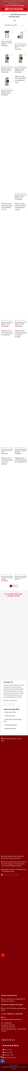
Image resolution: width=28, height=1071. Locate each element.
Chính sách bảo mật (10, 712)
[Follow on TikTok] (7, 704)
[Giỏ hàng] (25, 9)
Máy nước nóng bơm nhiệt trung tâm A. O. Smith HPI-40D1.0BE (7, 578)
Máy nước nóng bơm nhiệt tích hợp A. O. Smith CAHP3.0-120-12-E (7, 323)
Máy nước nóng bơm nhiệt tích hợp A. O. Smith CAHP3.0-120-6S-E (21, 323)
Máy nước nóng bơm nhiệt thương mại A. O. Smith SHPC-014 (21, 578)
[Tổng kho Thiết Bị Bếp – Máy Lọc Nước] (14, 8)
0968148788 (18, 1014)
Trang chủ (5, 14)
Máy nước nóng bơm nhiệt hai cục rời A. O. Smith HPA (21, 46)
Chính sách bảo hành (10, 728)
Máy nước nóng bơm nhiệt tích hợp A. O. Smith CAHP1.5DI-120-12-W (7, 69)
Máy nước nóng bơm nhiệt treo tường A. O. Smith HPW (7, 451)
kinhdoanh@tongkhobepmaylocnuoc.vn (11, 1019)
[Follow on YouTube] (13, 704)
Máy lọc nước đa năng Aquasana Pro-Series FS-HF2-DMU (7, 43)
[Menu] (2, 9)
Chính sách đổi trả (10, 716)
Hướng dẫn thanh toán (11, 725)
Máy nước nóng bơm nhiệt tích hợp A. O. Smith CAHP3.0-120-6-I (21, 196)
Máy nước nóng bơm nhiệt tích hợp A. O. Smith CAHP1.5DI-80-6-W (7, 92)
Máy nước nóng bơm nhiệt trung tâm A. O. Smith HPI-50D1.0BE (21, 451)
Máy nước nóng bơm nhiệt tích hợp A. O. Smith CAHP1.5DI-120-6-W (21, 69)
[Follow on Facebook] (5, 704)
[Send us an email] (10, 704)
